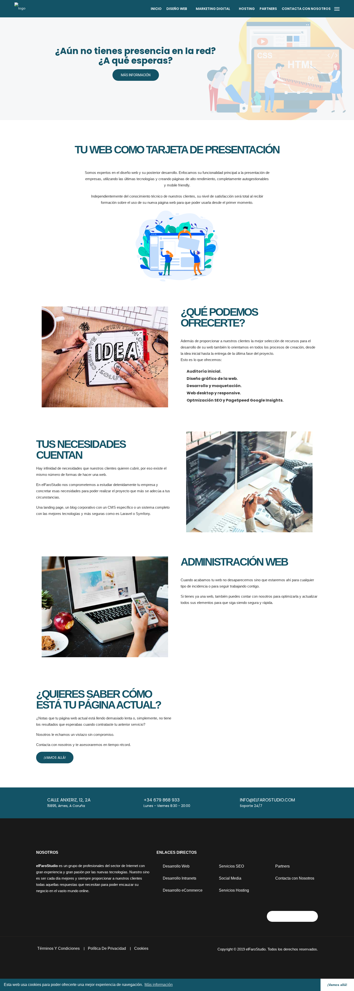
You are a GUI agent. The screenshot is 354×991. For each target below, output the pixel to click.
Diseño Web (177, 8)
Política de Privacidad (107, 948)
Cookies (141, 948)
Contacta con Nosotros (294, 878)
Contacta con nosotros (306, 8)
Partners (268, 8)
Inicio (156, 8)
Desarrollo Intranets (179, 878)
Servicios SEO (231, 866)
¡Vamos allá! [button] (337, 985)
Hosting (247, 8)
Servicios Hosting (233, 890)
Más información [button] (158, 985)
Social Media (229, 878)
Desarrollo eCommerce (182, 890)
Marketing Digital (213, 8)
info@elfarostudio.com (267, 800)
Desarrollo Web (176, 866)
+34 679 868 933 (162, 800)
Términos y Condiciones (59, 948)
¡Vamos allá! (55, 757)
